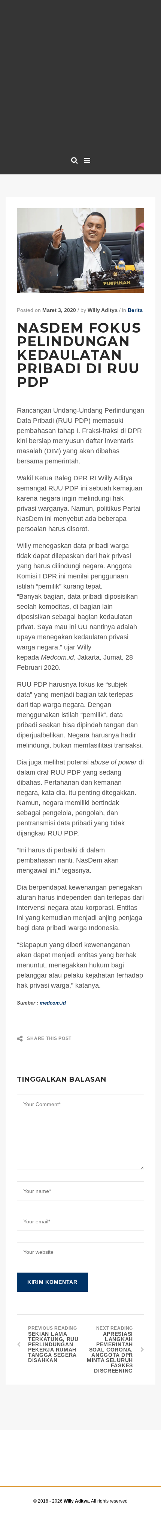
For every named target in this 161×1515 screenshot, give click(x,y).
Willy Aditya (103, 310)
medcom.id (53, 1003)
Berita (135, 310)
